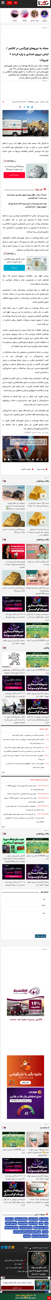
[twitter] (5, 1248)
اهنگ (41, 1223)
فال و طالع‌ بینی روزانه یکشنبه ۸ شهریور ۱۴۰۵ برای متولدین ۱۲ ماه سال (38, 1270)
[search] (10, 3)
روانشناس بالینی (21, 1219)
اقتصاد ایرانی (33, 1219)
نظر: (43, 913)
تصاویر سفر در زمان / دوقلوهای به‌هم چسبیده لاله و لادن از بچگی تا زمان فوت (25, 765)
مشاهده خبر (9, 453)
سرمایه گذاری (14, 175)
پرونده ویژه (41, 469)
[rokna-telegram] (2, 1248)
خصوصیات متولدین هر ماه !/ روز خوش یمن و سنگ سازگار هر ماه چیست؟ (25, 808)
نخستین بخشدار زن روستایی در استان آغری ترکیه (28, 735)
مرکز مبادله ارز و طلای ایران (14, 1260)
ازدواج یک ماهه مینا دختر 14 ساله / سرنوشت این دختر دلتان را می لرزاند (23, 757)
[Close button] (49, 1277)
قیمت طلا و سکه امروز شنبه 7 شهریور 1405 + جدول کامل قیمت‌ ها (25, 788)
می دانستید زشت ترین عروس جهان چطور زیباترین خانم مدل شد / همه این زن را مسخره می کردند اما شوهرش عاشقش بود (24, 749)
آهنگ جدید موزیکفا (41, 1227)
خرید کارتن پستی (26, 1227)
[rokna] (43, 3)
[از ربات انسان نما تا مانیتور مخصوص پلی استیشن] (44, 14)
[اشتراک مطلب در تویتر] (28, 107)
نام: (44, 899)
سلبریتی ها (44, 1219)
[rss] (12, 1248)
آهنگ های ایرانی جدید (40, 1236)
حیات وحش (34, 20)
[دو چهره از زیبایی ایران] (24, 14)
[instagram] (9, 1248)
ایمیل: (43, 905)
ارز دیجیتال (9, 1219)
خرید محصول (17, 1288)
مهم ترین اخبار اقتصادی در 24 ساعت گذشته (21, 794)
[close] (49, 1298)
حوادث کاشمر (26, 469)
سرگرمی (44, 20)
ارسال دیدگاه (40, 936)
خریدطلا (14, 268)
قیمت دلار (18, 1264)
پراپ (46, 1223)
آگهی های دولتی (23, 1271)
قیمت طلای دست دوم (14, 1267)
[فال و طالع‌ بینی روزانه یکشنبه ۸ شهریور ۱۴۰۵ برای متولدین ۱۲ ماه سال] (38, 1258)
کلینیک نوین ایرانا (11, 1227)
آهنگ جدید (33, 1223)
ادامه (3, 772)
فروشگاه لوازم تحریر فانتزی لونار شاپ (27, 1232)
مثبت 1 (45, 1232)
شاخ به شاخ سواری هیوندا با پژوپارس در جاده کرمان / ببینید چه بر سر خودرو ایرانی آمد (23, 741)
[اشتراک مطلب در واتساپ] (24, 107)
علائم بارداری (22, 1223)
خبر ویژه (39, 189)
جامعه (25, 20)
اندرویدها (27, 1236)
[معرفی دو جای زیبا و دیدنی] (14, 14)
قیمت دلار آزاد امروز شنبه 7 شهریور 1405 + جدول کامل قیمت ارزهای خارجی (24, 800)
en (16, 3)
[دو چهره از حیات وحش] (34, 14)
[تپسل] (4, 161)
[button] (30, 1249)
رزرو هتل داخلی (11, 1223)
